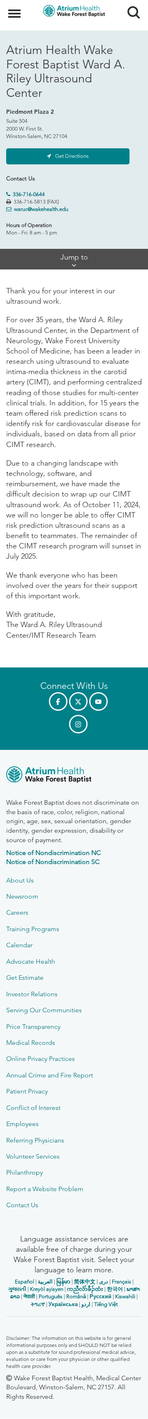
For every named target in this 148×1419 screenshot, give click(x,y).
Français (121, 1282)
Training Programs (32, 929)
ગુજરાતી (17, 1289)
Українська (63, 1304)
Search (130, 4)
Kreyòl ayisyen (46, 1289)
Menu (15, 9)
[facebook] (58, 701)
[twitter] (78, 701)
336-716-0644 (29, 194)
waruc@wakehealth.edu (41, 209)
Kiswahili (125, 1296)
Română (76, 1296)
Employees (22, 1124)
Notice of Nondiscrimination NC (53, 853)
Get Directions (72, 156)
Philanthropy (24, 1172)
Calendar (19, 945)
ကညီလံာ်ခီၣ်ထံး (85, 1289)
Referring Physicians (35, 1140)
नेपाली (29, 1296)
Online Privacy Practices (40, 1059)
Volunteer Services (33, 1156)
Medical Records (30, 1043)
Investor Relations (32, 994)
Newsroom (22, 896)
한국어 (115, 1289)
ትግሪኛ (38, 1304)
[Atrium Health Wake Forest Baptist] (74, 776)
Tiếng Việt (106, 1304)
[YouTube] (98, 701)
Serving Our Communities (44, 1010)
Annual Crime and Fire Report (49, 1075)
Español (24, 1282)
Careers (17, 912)
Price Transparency (33, 1026)
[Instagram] (78, 724)
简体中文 (84, 1282)
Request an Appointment (55, 1405)
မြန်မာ (63, 1282)
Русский (100, 1296)
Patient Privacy (27, 1091)
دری (103, 1282)
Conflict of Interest (33, 1108)
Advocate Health (30, 961)
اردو (85, 1304)
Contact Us (22, 1205)
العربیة (45, 1282)
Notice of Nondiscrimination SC (52, 862)
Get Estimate (25, 977)
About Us (20, 880)
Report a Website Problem (44, 1189)
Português (50, 1296)
